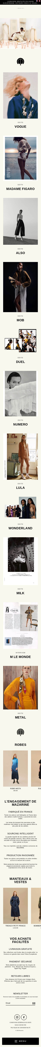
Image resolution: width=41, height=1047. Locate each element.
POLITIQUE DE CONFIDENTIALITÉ (20, 1027)
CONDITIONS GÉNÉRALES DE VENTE (20, 1022)
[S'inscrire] (33, 1003)
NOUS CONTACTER (20, 1025)
